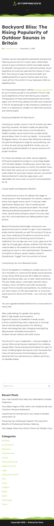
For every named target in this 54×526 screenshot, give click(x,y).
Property (6, 487)
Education (6, 449)
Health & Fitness (9, 466)
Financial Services (10, 462)
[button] (27, 10)
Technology (7, 500)
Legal (4, 470)
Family (5, 457)
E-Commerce (7, 445)
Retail (4, 491)
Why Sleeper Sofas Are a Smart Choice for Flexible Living (27, 428)
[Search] (49, 386)
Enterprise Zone (10, 48)
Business (6, 440)
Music (4, 483)
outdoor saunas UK (43, 90)
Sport (4, 496)
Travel (4, 504)
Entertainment (8, 453)
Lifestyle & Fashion (10, 474)
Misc (4, 479)
